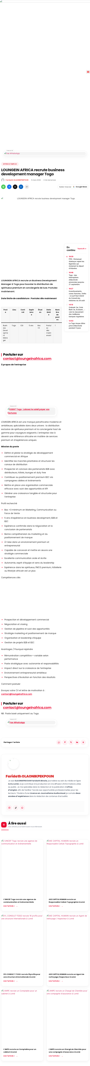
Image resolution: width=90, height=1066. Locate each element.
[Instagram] (9, 807)
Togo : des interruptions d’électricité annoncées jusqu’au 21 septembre (76, 279)
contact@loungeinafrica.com (27, 358)
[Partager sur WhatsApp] (3, 187)
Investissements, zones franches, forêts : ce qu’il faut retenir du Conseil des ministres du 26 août (77, 295)
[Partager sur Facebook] (9, 187)
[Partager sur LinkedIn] (21, 187)
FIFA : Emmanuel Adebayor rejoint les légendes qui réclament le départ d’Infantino (76, 263)
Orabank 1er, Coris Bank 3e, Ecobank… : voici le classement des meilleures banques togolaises (77, 311)
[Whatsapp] (22, 807)
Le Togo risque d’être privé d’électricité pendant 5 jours (77, 325)
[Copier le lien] (27, 187)
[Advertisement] (31, 259)
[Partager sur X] (15, 187)
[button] (88, 72)
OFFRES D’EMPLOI (10, 164)
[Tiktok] (15, 807)
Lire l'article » (9, 906)
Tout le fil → (81, 249)
